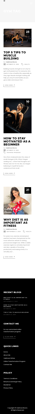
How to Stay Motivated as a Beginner (17, 141)
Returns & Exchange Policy (13, 382)
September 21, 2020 (14, 231)
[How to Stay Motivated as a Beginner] (18, 115)
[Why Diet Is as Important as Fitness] (18, 201)
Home (6, 352)
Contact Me (8, 364)
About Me (7, 355)
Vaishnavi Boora (11, 62)
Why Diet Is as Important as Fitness (16, 222)
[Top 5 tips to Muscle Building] (18, 38)
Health (27, 64)
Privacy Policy (8, 388)
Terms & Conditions (10, 378)
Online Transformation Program (14, 361)
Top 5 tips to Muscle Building (15, 55)
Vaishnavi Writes (9, 358)
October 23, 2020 (13, 64)
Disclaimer (7, 385)
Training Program (14, 152)
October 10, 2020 (13, 150)
